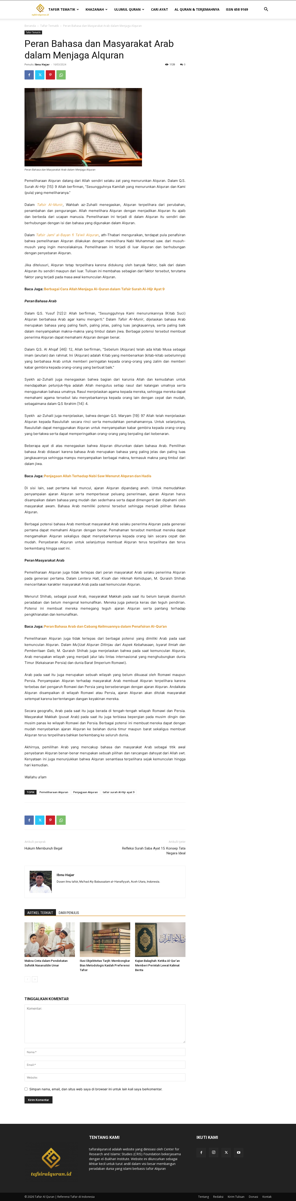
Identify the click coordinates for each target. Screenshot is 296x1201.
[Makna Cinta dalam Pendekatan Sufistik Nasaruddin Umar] (50, 939)
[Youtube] (238, 1152)
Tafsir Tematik (61, 9)
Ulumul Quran (127, 9)
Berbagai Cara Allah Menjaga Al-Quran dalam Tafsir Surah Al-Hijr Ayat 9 (104, 289)
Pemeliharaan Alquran (54, 792)
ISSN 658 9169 (237, 9)
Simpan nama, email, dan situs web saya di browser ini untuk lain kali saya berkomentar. (95, 1089)
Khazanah (95, 9)
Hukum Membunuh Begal (43, 848)
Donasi (253, 1197)
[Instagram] (213, 1152)
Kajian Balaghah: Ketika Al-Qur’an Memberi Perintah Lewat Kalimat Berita (157, 965)
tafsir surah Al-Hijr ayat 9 (118, 792)
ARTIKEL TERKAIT (40, 913)
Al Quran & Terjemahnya (197, 9)
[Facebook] (29, 74)
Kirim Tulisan (236, 1197)
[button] (265, 10)
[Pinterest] (50, 74)
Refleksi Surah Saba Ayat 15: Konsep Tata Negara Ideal (153, 850)
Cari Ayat (159, 9)
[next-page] (35, 979)
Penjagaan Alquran (85, 792)
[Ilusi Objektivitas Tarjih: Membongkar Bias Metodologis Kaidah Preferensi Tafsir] (105, 939)
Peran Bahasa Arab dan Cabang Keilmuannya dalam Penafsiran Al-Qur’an (105, 626)
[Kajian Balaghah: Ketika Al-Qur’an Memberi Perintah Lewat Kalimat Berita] (160, 939)
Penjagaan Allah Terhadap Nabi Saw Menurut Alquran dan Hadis (97, 476)
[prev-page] (27, 979)
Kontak (266, 1197)
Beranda (30, 26)
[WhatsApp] (61, 74)
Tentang (203, 1197)
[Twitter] (39, 74)
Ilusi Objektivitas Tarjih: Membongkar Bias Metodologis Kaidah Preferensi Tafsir (105, 965)
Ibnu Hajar (42, 64)
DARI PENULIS (69, 913)
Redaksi (218, 1197)
